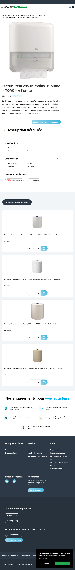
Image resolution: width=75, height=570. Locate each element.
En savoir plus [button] (44, 558)
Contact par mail (15, 540)
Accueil (4, 15)
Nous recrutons (11, 453)
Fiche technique (14, 180)
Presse (7, 450)
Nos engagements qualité (37, 456)
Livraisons (31, 450)
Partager (36, 180)
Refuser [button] (46, 563)
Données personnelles (58, 456)
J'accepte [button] (62, 563)
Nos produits (13, 15)
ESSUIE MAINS (40, 15)
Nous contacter (56, 450)
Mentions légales (56, 468)
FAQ (51, 459)
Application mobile (35, 453)
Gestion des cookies (57, 453)
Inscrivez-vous (35, 490)
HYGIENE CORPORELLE (27, 15)
